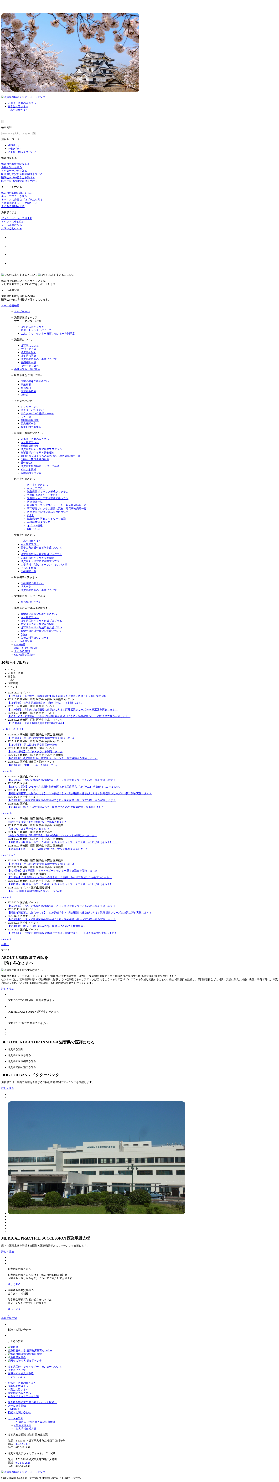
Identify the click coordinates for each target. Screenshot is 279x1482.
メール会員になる (11, 225)
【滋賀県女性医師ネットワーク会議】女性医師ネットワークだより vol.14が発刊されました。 (63, 884)
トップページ (22, 311)
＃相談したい (15, 145)
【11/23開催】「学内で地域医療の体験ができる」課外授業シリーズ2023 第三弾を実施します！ (63, 709)
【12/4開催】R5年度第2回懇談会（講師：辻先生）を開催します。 (46, 702)
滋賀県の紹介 (28, 352)
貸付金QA (26, 462)
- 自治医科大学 (22, 1425)
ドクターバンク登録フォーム (37, 413)
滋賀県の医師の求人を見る (16, 192)
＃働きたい (14, 148)
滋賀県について (30, 345)
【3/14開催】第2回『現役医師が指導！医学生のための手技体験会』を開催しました (56, 807)
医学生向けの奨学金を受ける (18, 177)
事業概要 (26, 384)
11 (10, 729)
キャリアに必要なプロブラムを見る (22, 199)
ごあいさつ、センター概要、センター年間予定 (48, 333)
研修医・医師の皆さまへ (22, 103)
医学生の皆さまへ (18, 106)
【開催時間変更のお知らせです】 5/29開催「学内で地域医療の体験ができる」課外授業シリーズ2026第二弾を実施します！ (80, 793)
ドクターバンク (30, 406)
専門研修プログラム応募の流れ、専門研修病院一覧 (50, 456)
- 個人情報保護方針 (25, 1428)
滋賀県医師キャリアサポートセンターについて (35, 1366)
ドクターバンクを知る (14, 170)
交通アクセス (28, 349)
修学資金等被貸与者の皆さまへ (39, 614)
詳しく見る (7, 988)
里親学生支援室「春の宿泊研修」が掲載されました (37, 821)
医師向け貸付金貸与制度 (35, 459)
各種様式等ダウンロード (41, 522)
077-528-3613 (23, 1444)
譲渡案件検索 (28, 391)
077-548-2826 (23, 1462)
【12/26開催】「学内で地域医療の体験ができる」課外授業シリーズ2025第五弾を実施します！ (62, 933)
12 (13, 729)
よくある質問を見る (13, 206)
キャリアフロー (30, 442)
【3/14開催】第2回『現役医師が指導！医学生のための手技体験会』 (47, 926)
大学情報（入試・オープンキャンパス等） (45, 564)
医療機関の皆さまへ (32, 583)
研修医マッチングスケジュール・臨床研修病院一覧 (57, 505)
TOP (14, 1318)
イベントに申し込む (13, 221)
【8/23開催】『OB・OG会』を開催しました (33, 765)
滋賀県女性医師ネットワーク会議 (40, 466)
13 (16, 729)
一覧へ (5, 944)
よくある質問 (22, 651)
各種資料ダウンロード (33, 473)
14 (20, 729)
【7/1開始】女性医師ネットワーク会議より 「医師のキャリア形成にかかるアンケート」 (60, 877)
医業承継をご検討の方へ (35, 381)
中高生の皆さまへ (18, 109)
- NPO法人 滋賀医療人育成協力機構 (34, 1421)
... (4, 729)
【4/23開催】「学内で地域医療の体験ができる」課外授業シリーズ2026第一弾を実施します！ (62, 800)
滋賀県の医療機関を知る (15, 164)
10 (7, 729)
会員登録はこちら (31, 602)
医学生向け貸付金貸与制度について (47, 512)
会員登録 (26, 388)
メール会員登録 (10, 305)
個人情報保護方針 (24, 654)
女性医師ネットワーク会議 (23, 1396)
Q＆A (30, 515)
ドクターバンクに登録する (16, 218)
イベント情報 (28, 469)
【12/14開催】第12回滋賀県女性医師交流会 (32, 744)
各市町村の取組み (31, 427)
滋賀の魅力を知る (11, 167)
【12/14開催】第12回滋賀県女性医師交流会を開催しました (42, 738)
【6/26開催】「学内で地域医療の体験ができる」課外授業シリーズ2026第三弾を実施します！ (62, 780)
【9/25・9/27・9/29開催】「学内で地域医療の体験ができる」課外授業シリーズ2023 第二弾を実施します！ (69, 716)
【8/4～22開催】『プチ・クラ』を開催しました (35, 751)
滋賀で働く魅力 (30, 365)
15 (23, 729)
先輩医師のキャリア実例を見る (19, 203)
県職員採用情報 (30, 420)
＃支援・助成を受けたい (22, 152)
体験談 (24, 394)
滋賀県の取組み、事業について (39, 359)
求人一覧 (26, 416)
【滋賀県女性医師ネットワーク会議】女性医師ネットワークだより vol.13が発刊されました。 (63, 842)
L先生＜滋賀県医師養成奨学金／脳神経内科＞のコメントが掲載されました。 (52, 835)
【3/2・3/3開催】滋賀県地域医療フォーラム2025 (35, 891)
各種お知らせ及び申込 (27, 369)
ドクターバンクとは (32, 410)
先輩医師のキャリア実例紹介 (37, 452)
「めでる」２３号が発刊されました (28, 828)
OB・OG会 (33, 529)
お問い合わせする (11, 228)
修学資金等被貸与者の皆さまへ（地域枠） (32, 1402)
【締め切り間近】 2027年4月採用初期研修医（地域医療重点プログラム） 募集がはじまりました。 (64, 786)
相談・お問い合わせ (25, 647)
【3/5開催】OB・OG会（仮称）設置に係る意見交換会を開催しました (48, 849)
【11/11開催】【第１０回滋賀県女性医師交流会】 (36, 723)
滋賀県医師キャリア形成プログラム (41, 449)
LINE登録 (19, 644)
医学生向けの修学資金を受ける (19, 180)
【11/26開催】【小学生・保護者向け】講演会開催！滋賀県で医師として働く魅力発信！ (58, 696)
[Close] (2, 121)
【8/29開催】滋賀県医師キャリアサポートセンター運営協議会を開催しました (53, 758)
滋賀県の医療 (28, 355)
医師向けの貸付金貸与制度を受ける (22, 174)
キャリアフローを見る (14, 196)
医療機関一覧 (28, 362)
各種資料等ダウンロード (35, 637)
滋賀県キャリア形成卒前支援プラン (47, 498)
